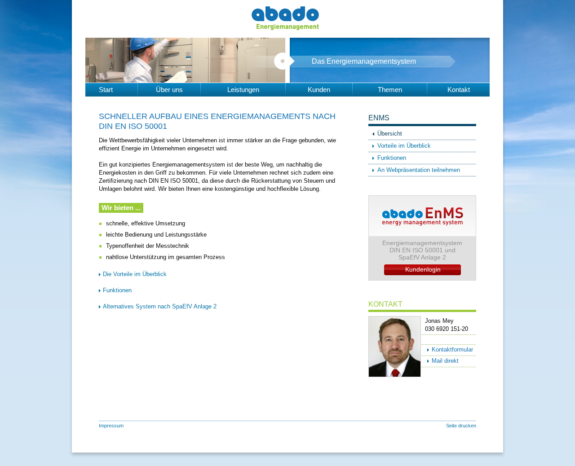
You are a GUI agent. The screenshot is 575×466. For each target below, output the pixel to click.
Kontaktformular (452, 349)
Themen (390, 89)
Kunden (319, 89)
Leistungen (243, 89)
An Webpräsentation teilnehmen (418, 170)
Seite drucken (461, 425)
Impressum (111, 425)
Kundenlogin (423, 269)
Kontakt (458, 89)
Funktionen (117, 290)
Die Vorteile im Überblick (135, 274)
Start (106, 89)
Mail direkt (445, 360)
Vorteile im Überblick (404, 145)
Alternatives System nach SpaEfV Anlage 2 (160, 306)
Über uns (169, 89)
